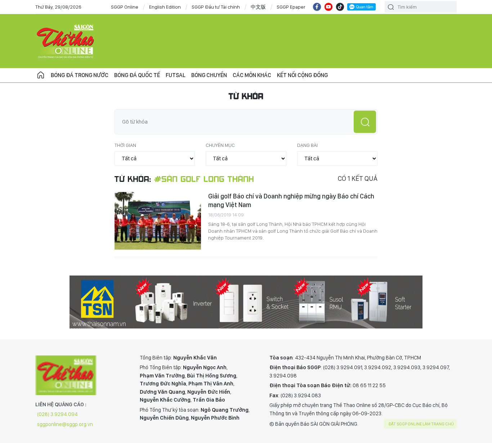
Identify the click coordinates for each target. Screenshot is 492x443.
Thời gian (125, 145)
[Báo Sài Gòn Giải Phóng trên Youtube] (328, 7)
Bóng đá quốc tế (137, 75)
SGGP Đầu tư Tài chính (216, 7)
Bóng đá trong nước (79, 75)
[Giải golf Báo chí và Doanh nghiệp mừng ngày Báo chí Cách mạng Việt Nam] (158, 221)
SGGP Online (124, 7)
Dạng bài (307, 145)
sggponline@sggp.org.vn (65, 424)
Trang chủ (40, 75)
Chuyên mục (220, 145)
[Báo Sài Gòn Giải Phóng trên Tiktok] (340, 7)
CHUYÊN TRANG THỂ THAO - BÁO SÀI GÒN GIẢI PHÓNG (66, 41)
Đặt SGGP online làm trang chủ (421, 423)
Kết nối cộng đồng (302, 75)
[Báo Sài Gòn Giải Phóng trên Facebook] (317, 7)
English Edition (165, 7)
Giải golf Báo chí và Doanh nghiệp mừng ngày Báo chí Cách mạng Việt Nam (291, 200)
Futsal (175, 75)
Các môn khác (252, 75)
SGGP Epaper (291, 7)
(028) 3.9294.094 (57, 414)
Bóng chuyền (209, 75)
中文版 (258, 7)
